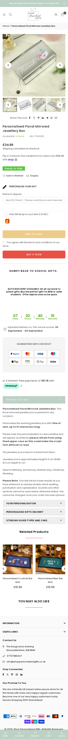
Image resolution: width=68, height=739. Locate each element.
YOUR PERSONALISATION (21, 503)
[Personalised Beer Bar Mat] (50, 559)
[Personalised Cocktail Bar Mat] (18, 559)
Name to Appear (12, 194)
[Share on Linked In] (43, 118)
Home (6, 25)
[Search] (10, 14)
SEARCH (61, 736)
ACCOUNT (19, 736)
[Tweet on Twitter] (34, 118)
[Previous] (8, 65)
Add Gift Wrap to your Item (28, 214)
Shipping (8, 148)
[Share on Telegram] (47, 118)
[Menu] (4, 14)
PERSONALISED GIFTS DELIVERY (24, 512)
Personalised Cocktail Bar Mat (17, 580)
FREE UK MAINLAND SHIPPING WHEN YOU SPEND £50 (34, 3)
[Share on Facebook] (30, 118)
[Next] (60, 65)
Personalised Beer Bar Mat (50, 580)
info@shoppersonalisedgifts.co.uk (26, 661)
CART (48, 736)
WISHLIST (35, 736)
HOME (5, 736)
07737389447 (14, 656)
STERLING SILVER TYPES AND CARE (26, 520)
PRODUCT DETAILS (17, 399)
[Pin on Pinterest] (38, 118)
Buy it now (34, 254)
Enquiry (34, 175)
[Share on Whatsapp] (51, 118)
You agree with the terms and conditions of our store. (31, 244)
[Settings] (56, 15)
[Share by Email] (56, 118)
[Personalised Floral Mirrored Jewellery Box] (25, 105)
